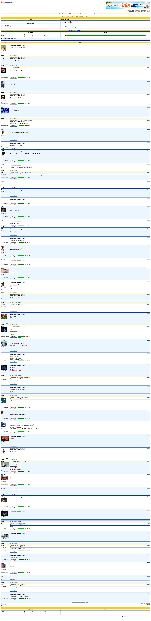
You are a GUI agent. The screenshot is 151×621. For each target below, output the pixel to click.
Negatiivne (2, 36)
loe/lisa (7, 77)
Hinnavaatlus (56, 13)
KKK (127, 10)
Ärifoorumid (66, 13)
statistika (133, 10)
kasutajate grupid (143, 10)
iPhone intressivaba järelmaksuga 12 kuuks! (70, 15)
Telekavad (81, 13)
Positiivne (2, 34)
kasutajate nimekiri (137, 10)
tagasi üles (2, 55)
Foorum (60, 13)
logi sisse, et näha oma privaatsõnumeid (140, 11)
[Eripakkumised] (62, 15)
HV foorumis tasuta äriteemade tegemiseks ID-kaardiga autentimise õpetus (73, 16)
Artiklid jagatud (12, 392)
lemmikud (132, 11)
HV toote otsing (86, 13)
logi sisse (148, 11)
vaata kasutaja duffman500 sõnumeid (72, 27)
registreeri (148, 10)
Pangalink (78, 13)
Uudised (63, 13)
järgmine (148, 604)
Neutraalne (2, 35)
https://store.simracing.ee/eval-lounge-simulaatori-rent (18, 345)
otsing (129, 10)
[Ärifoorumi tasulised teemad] (62, 16)
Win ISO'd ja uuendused (14, 391)
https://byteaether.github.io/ (19, 427)
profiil (130, 11)
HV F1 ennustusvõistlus (72, 13)
